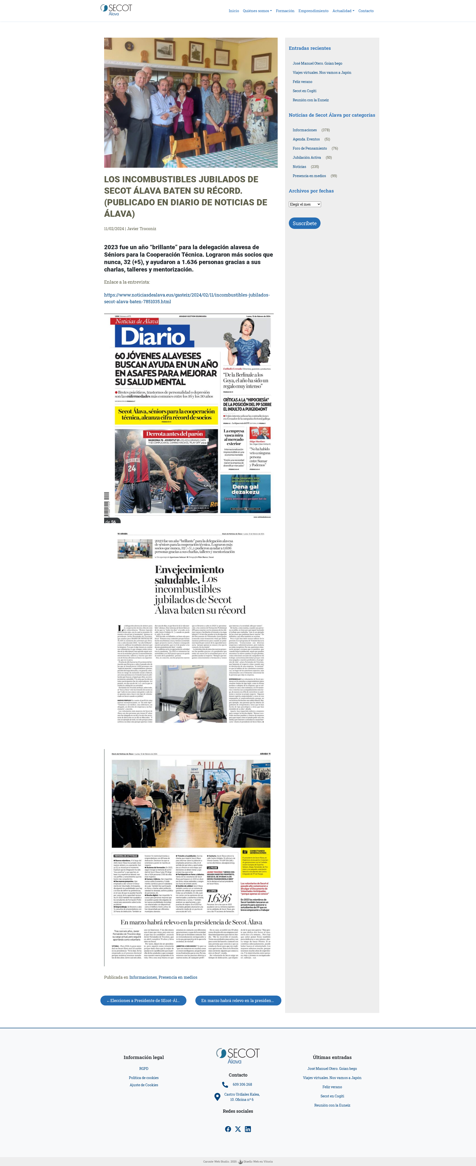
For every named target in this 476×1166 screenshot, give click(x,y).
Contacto (366, 10)
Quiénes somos (256, 10)
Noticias (299, 166)
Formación (285, 10)
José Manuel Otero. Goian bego (317, 63)
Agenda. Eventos (306, 139)
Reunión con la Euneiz (311, 100)
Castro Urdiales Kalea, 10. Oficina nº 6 (242, 1097)
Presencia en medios (178, 977)
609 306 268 (242, 1084)
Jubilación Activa (307, 157)
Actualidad (342, 10)
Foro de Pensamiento (310, 148)
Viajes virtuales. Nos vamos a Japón (322, 72)
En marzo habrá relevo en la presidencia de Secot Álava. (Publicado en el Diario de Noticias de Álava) (241, 1000)
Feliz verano (302, 81)
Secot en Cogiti (304, 90)
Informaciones (143, 977)
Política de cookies (144, 1077)
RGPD (143, 1068)
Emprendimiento (313, 10)
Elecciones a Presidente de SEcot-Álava (147, 1000)
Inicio (234, 10)
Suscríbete (305, 223)
